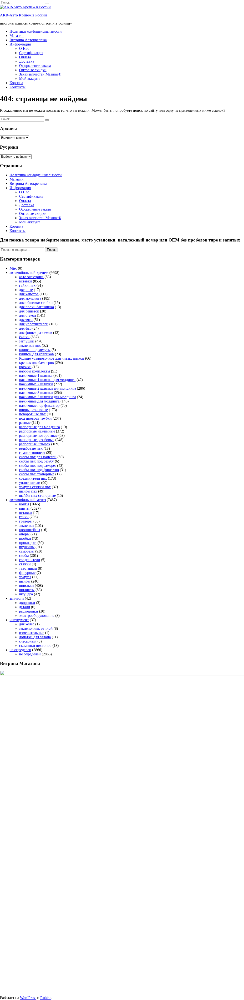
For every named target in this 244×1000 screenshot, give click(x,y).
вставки (25, 281)
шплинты (27, 590)
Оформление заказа (35, 66)
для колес (26, 624)
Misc (13, 268)
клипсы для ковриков (36, 354)
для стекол (27, 315)
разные (24, 423)
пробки (25, 538)
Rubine (45, 998)
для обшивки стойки (36, 303)
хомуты (25, 577)
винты (24, 508)
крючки (25, 367)
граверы (25, 521)
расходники (28, 611)
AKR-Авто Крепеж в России (23, 15)
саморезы (26, 551)
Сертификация (31, 53)
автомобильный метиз (28, 500)
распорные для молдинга (39, 427)
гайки (24, 517)
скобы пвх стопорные (36, 474)
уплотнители (29, 483)
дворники (27, 603)
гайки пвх (27, 285)
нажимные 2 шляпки (36, 384)
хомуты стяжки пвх (35, 487)
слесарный (27, 641)
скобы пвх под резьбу (36, 461)
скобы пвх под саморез (37, 465)
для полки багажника (36, 307)
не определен (20, 650)
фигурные (27, 573)
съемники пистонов (35, 645)
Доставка (26, 61)
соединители (29, 560)
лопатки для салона (35, 637)
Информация (20, 44)
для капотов (29, 294)
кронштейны (29, 530)
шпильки (26, 585)
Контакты (17, 87)
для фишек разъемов (35, 333)
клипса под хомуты (35, 350)
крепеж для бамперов (36, 363)
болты (24, 504)
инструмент (19, 620)
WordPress (28, 998)
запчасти (17, 598)
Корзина (16, 83)
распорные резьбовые (36, 440)
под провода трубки (35, 418)
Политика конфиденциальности (36, 31)
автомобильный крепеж (29, 273)
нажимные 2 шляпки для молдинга (47, 388)
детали (24, 607)
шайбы (24, 581)
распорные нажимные (37, 431)
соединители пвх (33, 478)
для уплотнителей (33, 324)
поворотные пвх (32, 414)
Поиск (51, 249)
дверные (26, 290)
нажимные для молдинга (39, 401)
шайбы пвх (28, 491)
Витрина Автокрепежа (28, 40)
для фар (25, 328)
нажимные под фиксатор (39, 405)
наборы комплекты (34, 371)
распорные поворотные (38, 435)
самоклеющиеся (32, 453)
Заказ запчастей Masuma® (40, 74)
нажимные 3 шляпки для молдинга (47, 397)
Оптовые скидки (32, 70)
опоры (24, 534)
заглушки (26, 341)
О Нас (24, 48)
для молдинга (30, 298)
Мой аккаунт (29, 78)
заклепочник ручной (36, 628)
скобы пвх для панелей (37, 457)
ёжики (24, 337)
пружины (27, 547)
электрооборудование (36, 615)
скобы (24, 555)
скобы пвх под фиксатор (39, 470)
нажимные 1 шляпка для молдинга (47, 380)
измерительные (31, 633)
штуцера (26, 594)
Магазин (17, 36)
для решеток (29, 311)
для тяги (26, 320)
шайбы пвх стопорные (37, 495)
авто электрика (31, 277)
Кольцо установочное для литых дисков (51, 358)
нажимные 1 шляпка (35, 375)
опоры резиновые (33, 410)
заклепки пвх (30, 345)
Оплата (25, 57)
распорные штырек (34, 444)
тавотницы (28, 568)
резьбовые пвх (31, 448)
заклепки (26, 525)
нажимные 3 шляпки (36, 393)
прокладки (27, 543)
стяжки (25, 564)
